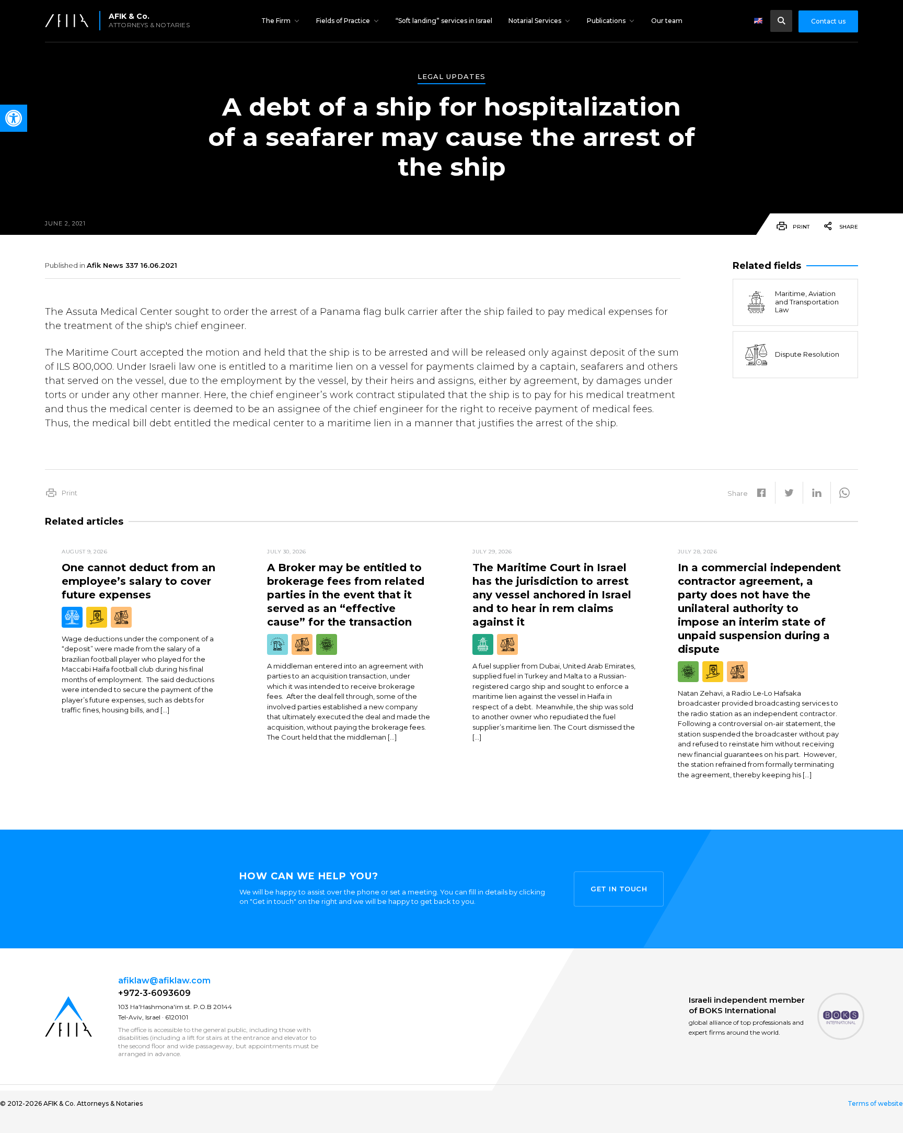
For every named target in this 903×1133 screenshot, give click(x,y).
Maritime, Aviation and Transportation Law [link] (807, 301)
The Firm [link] (276, 21)
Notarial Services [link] (534, 21)
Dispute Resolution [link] (807, 354)
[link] (13, 118)
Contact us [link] (828, 21)
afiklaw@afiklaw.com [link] (164, 980)
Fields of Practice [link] (343, 21)
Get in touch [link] (619, 889)
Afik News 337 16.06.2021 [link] (132, 265)
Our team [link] (666, 21)
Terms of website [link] (875, 1104)
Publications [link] (606, 21)
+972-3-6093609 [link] (154, 993)
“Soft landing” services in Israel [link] (444, 21)
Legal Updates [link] (451, 77)
